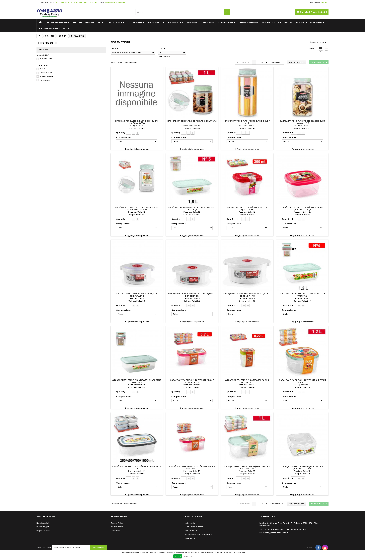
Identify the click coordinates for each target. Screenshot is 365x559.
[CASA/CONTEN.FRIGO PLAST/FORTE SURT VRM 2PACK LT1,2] (302, 352)
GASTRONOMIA (114, 22)
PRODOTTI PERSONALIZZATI (53, 28)
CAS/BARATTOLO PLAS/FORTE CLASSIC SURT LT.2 (247, 122)
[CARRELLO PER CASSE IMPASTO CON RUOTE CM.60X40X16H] (137, 93)
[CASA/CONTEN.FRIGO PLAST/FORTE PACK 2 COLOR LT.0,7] (192, 352)
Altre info (188, 556)
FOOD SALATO (155, 22)
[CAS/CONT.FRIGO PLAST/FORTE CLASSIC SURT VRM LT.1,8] (192, 179)
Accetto (178, 556)
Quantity (120, 132)
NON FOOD (267, 22)
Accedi (324, 2)
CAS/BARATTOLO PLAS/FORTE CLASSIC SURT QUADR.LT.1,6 (302, 122)
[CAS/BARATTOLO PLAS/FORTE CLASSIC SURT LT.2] (247, 93)
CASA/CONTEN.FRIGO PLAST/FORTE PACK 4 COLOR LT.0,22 (247, 381)
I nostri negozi (42, 526)
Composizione (123, 137)
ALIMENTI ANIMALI (248, 22)
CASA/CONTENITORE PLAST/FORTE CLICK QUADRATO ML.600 (302, 467)
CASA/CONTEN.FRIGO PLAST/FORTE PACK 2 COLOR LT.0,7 (192, 381)
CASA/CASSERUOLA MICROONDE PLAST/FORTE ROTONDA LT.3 (247, 294)
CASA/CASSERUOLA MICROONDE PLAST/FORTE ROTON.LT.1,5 (192, 294)
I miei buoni (190, 538)
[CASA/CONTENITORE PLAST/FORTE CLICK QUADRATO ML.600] (302, 439)
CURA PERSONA (226, 22)
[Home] (40, 22)
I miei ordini (190, 523)
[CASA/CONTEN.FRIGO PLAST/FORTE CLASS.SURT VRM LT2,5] (137, 352)
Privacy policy (117, 526)
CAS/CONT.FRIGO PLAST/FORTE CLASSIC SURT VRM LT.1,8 (192, 208)
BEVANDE (191, 22)
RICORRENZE (284, 22)
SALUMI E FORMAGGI (57, 22)
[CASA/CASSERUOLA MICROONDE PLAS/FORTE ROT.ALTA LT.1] (137, 266)
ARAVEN (43, 68)
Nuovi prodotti (42, 523)
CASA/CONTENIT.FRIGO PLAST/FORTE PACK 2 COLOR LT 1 (192, 467)
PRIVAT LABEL (45, 80)
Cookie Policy (117, 523)
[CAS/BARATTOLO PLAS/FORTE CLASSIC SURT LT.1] (192, 93)
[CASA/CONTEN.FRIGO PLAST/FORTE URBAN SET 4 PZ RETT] (137, 439)
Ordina (114, 48)
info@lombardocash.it (276, 532)
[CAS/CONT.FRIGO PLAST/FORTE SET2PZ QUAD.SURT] (247, 179)
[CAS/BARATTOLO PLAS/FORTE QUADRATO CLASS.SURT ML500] (137, 179)
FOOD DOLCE (174, 22)
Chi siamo (115, 530)
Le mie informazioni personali (198, 534)
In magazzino (46, 58)
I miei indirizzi (191, 530)
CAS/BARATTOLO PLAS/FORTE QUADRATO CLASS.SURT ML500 (136, 208)
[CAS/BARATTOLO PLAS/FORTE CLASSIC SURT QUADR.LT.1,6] (302, 93)
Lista (326, 50)
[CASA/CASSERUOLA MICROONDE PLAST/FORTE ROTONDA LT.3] (247, 266)
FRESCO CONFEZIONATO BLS (87, 22)
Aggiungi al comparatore (137, 149)
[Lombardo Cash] (83, 12)
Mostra (161, 48)
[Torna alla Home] (39, 36)
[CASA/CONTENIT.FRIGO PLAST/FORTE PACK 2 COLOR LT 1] (192, 439)
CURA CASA (207, 22)
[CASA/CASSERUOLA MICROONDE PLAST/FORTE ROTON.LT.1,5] (192, 266)
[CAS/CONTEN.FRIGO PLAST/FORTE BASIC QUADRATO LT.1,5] (302, 179)
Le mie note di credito (195, 526)
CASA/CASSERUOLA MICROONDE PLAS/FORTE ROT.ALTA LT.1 (137, 294)
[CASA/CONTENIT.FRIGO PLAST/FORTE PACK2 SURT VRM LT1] (247, 439)
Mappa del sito (43, 530)
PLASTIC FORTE (46, 76)
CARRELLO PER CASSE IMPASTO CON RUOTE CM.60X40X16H (136, 122)
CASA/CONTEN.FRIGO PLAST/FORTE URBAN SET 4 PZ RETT (136, 467)
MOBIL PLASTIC (46, 72)
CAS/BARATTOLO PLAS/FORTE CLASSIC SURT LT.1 (192, 121)
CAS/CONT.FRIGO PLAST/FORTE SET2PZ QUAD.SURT (247, 208)
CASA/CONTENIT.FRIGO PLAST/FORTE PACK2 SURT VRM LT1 (247, 467)
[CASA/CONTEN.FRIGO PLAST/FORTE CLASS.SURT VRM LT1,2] (302, 266)
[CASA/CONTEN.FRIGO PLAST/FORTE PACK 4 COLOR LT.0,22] (247, 352)
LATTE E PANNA (135, 22)
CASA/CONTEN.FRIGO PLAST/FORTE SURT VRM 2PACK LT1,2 (302, 381)
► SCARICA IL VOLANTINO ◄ (310, 22)
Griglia (320, 50)
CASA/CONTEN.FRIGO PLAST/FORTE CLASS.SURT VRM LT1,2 (302, 294)
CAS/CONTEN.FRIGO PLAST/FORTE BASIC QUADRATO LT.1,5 (302, 208)
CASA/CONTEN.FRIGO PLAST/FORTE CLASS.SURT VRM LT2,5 (136, 381)
